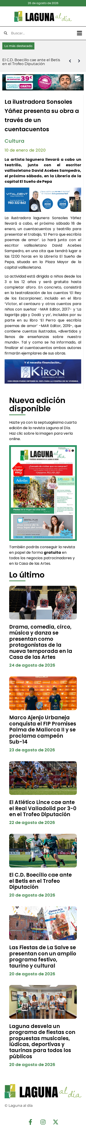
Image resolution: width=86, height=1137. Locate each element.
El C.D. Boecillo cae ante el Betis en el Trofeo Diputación (40, 881)
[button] (79, 33)
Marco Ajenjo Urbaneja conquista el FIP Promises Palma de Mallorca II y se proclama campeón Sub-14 (42, 729)
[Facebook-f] (30, 1122)
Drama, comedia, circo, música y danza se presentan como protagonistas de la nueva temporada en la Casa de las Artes (40, 642)
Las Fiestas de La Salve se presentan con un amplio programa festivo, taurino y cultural (42, 956)
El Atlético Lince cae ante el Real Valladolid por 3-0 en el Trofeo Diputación (42, 808)
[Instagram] (43, 1122)
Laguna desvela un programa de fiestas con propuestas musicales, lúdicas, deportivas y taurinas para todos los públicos (42, 1041)
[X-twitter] (55, 1122)
